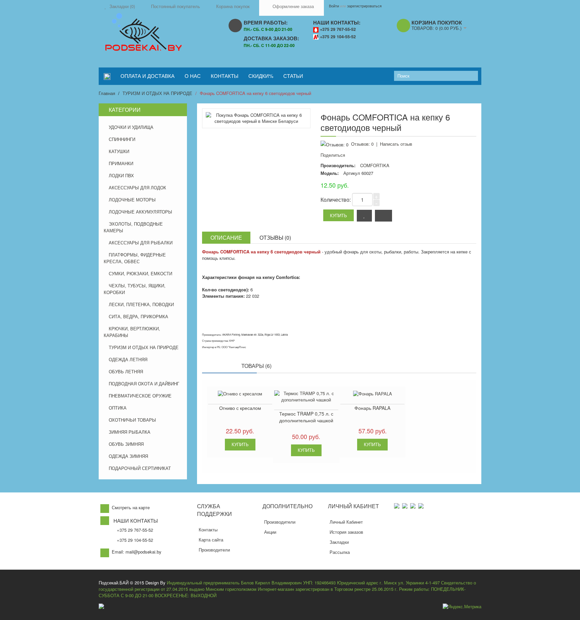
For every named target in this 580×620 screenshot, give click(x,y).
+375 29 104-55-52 (338, 37)
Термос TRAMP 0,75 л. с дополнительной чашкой (306, 417)
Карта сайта (211, 539)
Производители (214, 549)
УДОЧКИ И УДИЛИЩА (131, 127)
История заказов (346, 532)
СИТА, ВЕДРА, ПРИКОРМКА (138, 316)
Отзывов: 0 (362, 144)
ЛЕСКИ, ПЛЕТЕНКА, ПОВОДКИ (141, 304)
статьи (293, 75)
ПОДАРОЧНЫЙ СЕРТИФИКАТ (140, 468)
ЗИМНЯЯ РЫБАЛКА (129, 432)
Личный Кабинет (346, 522)
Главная (107, 93)
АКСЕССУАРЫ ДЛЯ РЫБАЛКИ (141, 242)
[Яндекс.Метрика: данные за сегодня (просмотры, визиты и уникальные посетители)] (462, 607)
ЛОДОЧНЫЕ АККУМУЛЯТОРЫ (140, 211)
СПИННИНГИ (122, 139)
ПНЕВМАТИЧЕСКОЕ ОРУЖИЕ (140, 395)
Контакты (208, 529)
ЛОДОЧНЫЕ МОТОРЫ (132, 199)
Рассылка (340, 552)
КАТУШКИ (119, 151)
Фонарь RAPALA (372, 407)
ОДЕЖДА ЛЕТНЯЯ (128, 359)
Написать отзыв (396, 144)
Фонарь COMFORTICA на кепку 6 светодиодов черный (255, 93)
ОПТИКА (118, 407)
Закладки (339, 542)
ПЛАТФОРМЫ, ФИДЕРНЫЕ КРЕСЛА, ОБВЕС (135, 258)
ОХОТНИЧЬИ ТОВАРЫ (132, 420)
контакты (224, 75)
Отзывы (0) (275, 237)
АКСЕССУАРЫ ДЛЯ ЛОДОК (137, 187)
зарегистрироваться (364, 5)
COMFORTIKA (374, 165)
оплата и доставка (147, 75)
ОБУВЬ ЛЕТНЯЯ (126, 371)
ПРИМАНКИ (121, 163)
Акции (270, 532)
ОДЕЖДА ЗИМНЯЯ (128, 456)
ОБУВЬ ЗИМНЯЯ (126, 444)
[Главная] (107, 76)
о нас (193, 75)
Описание (226, 237)
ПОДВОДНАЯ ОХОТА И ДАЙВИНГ (144, 383)
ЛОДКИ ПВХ (121, 175)
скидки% (260, 75)
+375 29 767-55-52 (338, 29)
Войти (334, 5)
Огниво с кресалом (240, 407)
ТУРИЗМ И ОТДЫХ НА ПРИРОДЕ (157, 93)
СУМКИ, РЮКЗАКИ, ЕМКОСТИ (140, 273)
